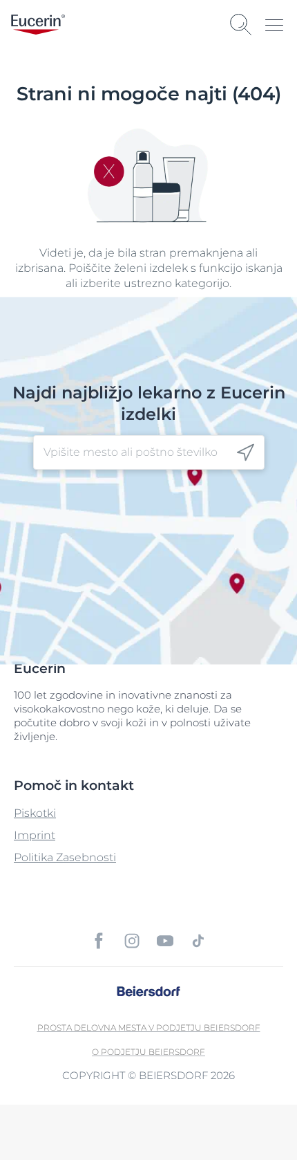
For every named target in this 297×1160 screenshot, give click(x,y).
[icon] (245, 452)
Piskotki (35, 813)
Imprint (34, 835)
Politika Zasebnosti (65, 857)
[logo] (38, 25)
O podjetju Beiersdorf (148, 1052)
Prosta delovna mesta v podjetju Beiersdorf (148, 1027)
